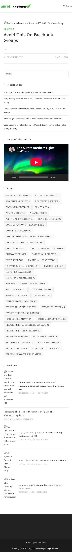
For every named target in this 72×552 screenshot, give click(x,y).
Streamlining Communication (23, 354)
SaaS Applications (48, 342)
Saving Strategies (16, 348)
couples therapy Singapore (47, 248)
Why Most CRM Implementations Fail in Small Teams (28, 92)
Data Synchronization (45, 254)
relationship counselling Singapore (27, 325)
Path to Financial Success (21, 307)
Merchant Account (17, 295)
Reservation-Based (17, 337)
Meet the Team (40, 542)
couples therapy (16, 248)
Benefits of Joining (49, 219)
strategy (55, 348)
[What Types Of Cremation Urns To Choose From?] (10, 462)
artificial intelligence (19, 219)
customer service (16, 254)
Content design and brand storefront (29, 236)
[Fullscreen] (64, 177)
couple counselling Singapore (24, 242)
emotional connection (41, 260)
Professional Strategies (51, 319)
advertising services (47, 201)
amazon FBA (42, 207)
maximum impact (16, 289)
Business (9, 29)
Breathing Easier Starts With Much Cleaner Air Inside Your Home (33, 118)
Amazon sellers (15, 213)
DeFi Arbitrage (14, 260)
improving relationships (20, 278)
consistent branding (18, 231)
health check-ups (53, 266)
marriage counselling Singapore (26, 284)
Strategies (38, 348)
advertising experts (18, 201)
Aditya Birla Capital (18, 195)
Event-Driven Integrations (22, 266)
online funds (41, 295)
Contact (29, 542)
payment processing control (23, 313)
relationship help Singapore (23, 331)
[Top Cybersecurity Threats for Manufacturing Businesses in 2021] (10, 435)
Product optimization (19, 319)
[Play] (8, 177)
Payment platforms (53, 307)
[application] (36, 162)
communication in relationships (25, 225)
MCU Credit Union (41, 289)
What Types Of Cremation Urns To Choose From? (42, 460)
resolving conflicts (45, 337)
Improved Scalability (19, 272)
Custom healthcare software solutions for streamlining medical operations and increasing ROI (41, 386)
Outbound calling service (21, 301)
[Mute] (58, 177)
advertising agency (47, 195)
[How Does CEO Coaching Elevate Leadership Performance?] (10, 488)
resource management (19, 342)
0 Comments (42, 393)
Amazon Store (38, 213)
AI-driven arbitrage (18, 207)
